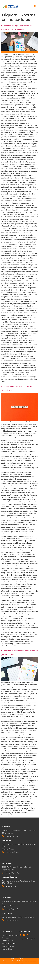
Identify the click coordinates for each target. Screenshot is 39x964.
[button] (34, 6)
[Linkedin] (27, 935)
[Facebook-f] (20, 935)
